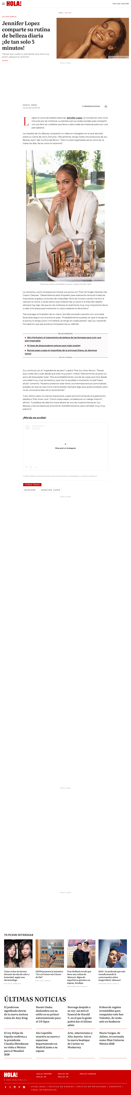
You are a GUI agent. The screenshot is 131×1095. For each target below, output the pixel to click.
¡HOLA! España (44, 1074)
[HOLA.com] (19, 1075)
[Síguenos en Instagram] (15, 1087)
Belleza (68, 12)
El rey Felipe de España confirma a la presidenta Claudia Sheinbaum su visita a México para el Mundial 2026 (16, 1043)
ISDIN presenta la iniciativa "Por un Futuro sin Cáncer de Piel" (49, 974)
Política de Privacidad (91, 1087)
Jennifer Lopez (74, 118)
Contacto (115, 1087)
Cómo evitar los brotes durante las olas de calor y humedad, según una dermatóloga (17, 975)
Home (61, 12)
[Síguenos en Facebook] (6, 1087)
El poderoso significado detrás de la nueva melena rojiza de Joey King (16, 1012)
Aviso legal (38, 1087)
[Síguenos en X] (10, 1087)
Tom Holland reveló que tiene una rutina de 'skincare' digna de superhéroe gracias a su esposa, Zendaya (79, 977)
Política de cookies (61, 1087)
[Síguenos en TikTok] (24, 1087)
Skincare (30, 490)
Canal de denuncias (44, 1090)
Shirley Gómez (30, 105)
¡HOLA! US (41, 1077)
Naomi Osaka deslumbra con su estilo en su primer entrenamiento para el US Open (48, 1014)
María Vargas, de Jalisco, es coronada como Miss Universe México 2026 (111, 1038)
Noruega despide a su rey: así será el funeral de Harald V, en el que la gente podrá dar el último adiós (80, 1016)
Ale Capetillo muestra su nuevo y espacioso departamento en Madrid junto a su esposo (48, 1042)
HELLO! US (63, 1077)
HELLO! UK (63, 1074)
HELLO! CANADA (88, 1074)
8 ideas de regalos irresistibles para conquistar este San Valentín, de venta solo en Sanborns (111, 1014)
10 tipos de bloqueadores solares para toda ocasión (53, 345)
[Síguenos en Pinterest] (19, 1087)
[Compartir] (106, 106)
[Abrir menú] (3, 4)
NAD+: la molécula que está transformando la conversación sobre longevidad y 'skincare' (112, 975)
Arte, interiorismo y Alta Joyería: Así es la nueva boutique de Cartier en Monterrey (80, 1040)
